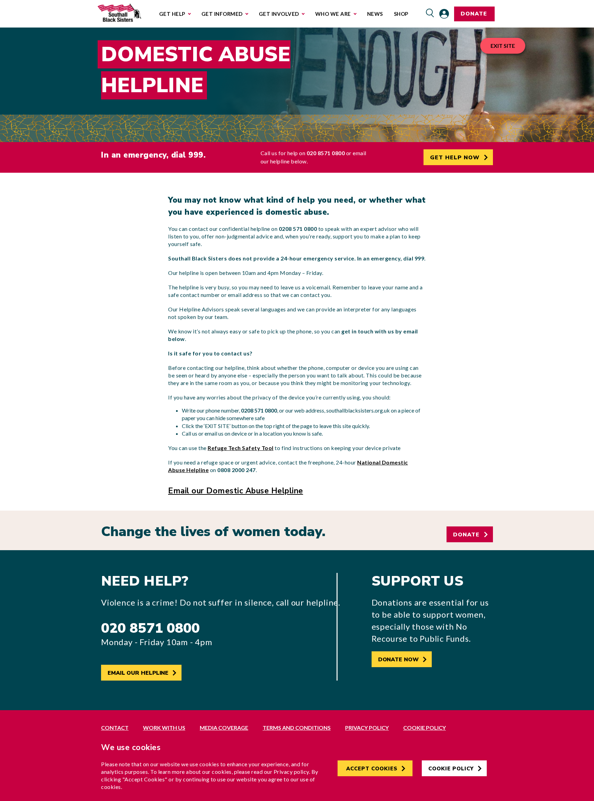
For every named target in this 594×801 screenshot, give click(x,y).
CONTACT (115, 727)
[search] (430, 14)
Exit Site (503, 45)
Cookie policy (424, 727)
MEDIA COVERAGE (224, 727)
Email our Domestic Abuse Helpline (235, 490)
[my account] (444, 14)
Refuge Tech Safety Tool (241, 448)
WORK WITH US (164, 727)
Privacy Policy (367, 727)
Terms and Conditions (297, 727)
